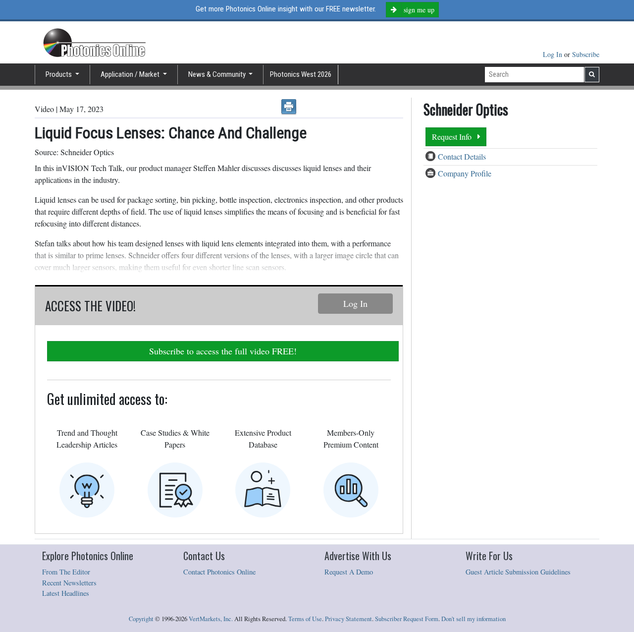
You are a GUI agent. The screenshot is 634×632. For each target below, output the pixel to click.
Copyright (141, 619)
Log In (553, 54)
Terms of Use (305, 619)
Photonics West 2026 (300, 74)
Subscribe (585, 54)
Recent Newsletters (69, 582)
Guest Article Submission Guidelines (518, 571)
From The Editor (66, 571)
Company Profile (464, 173)
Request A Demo (348, 571)
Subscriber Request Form (406, 619)
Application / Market (131, 74)
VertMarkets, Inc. (211, 619)
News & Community (217, 74)
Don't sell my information (473, 619)
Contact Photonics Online (219, 571)
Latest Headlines (65, 593)
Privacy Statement (348, 619)
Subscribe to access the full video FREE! (223, 351)
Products (59, 74)
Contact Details (462, 156)
